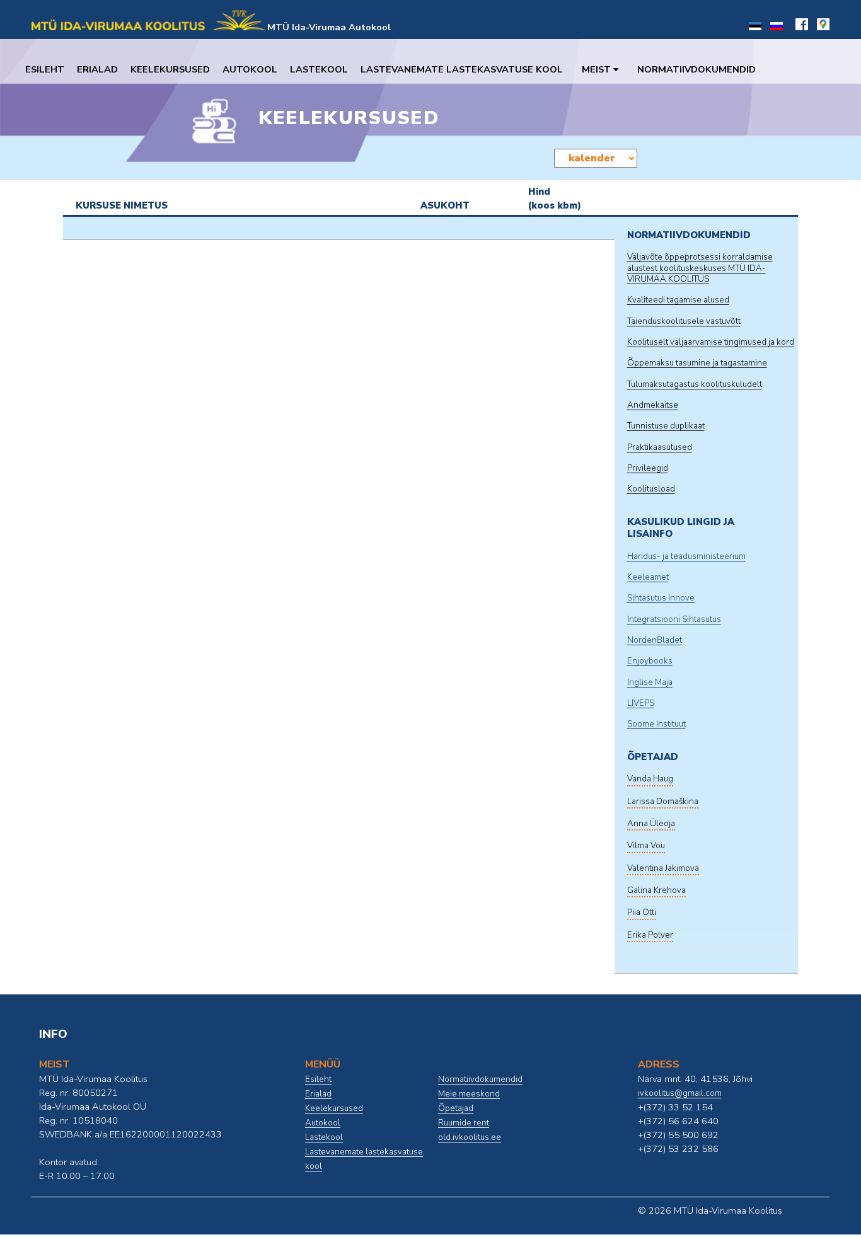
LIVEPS (640, 703)
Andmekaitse (652, 405)
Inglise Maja (650, 682)
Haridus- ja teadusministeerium (686, 556)
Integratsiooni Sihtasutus (674, 619)
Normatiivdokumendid (696, 69)
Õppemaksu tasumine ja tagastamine (697, 363)
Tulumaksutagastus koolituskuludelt (694, 384)
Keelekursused (170, 69)
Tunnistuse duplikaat (666, 426)
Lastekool (319, 69)
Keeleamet (648, 577)
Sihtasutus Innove (661, 598)
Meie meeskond (469, 1094)
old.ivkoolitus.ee (469, 1137)
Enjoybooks (650, 661)
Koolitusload (651, 489)
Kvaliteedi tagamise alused (678, 300)
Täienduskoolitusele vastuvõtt (684, 321)
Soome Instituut (656, 724)
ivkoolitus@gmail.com (680, 1093)
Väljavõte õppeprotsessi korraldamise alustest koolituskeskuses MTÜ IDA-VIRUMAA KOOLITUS (700, 268)
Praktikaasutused (659, 447)
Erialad (97, 69)
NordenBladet (654, 640)
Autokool (249, 69)
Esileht (44, 69)
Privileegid (647, 468)
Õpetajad (455, 1108)
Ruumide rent (463, 1123)
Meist (597, 69)
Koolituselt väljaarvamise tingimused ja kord (710, 342)
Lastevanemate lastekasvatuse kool (462, 69)
